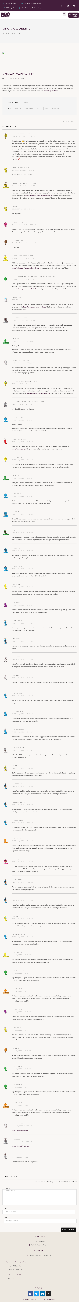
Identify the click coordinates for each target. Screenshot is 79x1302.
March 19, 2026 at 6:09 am (22, 587)
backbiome (17, 988)
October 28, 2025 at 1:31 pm (23, 185)
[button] (64, 14)
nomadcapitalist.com (51, 91)
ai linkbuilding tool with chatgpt (28, 402)
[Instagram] (48, 1293)
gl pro (16, 766)
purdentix (17, 493)
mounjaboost (19, 934)
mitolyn (16, 338)
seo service (18, 240)
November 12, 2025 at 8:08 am (24, 224)
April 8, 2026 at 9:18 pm (21, 1069)
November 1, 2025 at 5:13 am (23, 209)
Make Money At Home (22, 167)
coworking (28, 108)
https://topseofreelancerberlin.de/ (34, 307)
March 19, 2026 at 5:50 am (22, 514)
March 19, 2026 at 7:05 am (22, 822)
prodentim (17, 457)
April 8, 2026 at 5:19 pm (21, 955)
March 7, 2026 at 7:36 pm (22, 404)
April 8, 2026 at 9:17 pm (21, 991)
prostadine (18, 820)
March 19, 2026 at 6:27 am (22, 623)
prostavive (18, 602)
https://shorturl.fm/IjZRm (20, 1130)
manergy (16, 638)
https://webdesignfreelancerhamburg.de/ (39, 195)
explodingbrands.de (22, 134)
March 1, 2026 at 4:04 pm (22, 384)
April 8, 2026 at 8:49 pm (21, 973)
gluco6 (16, 675)
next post (68, 121)
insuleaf (16, 584)
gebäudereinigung (21, 360)
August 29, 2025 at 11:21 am (23, 136)
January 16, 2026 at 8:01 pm (23, 279)
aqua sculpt (18, 970)
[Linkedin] (42, 1293)
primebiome (18, 620)
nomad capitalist (52, 108)
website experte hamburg (24, 183)
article (18, 108)
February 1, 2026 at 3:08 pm (23, 341)
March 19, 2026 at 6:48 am (22, 768)
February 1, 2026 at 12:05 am (23, 320)
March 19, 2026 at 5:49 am (22, 496)
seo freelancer (20, 318)
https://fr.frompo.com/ (19, 449)
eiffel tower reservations (25, 381)
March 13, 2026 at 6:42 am (22, 420)
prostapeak (18, 898)
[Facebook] (30, 1293)
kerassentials (19, 711)
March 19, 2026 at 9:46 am (22, 841)
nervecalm (17, 1009)
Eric (22, 78)
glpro (15, 916)
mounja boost (19, 802)
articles (24, 102)
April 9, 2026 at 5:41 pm (21, 1087)
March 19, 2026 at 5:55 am (22, 569)
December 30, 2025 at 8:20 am (24, 242)
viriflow (16, 859)
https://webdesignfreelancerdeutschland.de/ (27, 268)
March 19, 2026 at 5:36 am (22, 460)
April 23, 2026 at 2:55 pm (22, 1126)
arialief (16, 657)
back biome (18, 417)
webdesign (17, 297)
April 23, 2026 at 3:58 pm (22, 1141)
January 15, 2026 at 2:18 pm (23, 258)
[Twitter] (36, 1293)
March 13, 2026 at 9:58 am (22, 442)
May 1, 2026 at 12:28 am (21, 1157)
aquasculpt (18, 530)
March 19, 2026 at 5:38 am (22, 478)
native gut (17, 693)
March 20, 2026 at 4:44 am (22, 937)
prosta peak (18, 784)
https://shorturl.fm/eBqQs (20, 1146)
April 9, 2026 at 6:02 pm (21, 1105)
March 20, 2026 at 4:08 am (22, 882)
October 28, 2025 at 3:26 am (23, 170)
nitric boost (18, 747)
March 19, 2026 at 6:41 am (22, 732)
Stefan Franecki (20, 222)
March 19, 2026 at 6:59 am (22, 786)
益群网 (15, 206)
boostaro (17, 548)
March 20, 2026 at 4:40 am (22, 918)
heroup (16, 512)
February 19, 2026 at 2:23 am (23, 363)
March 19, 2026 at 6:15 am (22, 605)
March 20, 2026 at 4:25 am (22, 900)
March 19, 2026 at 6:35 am (22, 641)
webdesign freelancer (23, 256)
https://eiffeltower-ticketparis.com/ (38, 393)
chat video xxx (19, 439)
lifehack (39, 108)
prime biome (18, 880)
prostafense (18, 729)
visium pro (17, 838)
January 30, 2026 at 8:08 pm (23, 299)
